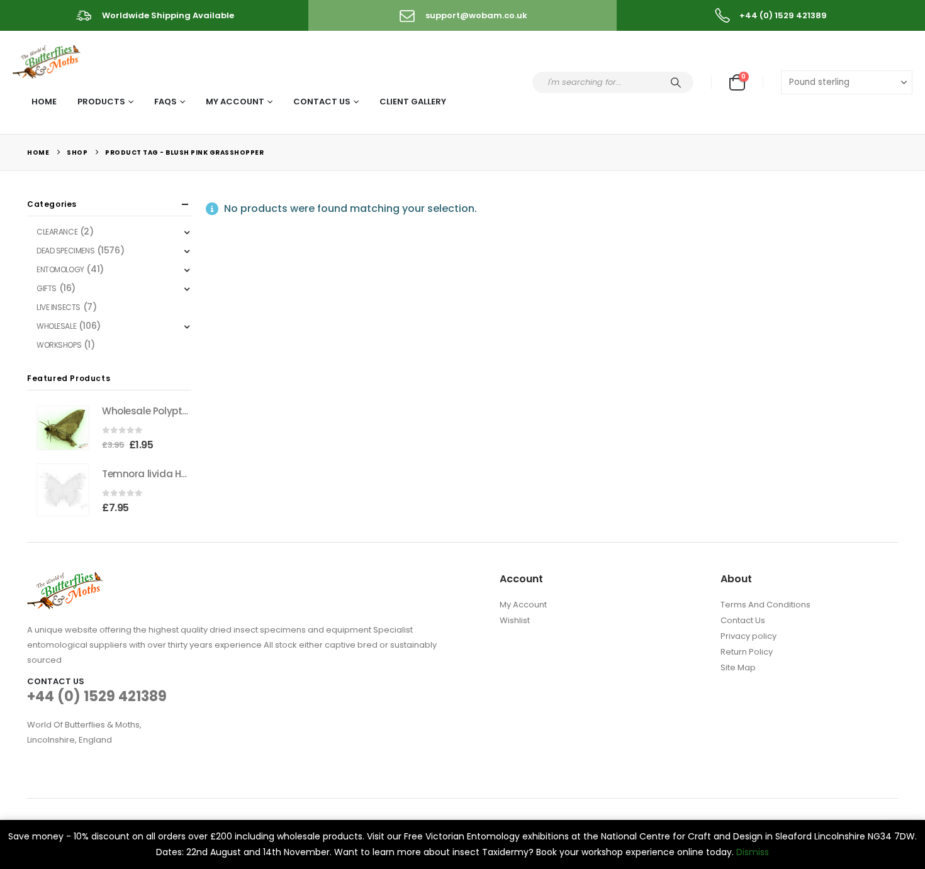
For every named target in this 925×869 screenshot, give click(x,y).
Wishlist (515, 620)
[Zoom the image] (65, 579)
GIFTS (46, 288)
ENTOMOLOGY (60, 269)
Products (101, 102)
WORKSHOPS (58, 345)
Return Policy (746, 652)
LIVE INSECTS (58, 307)
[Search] (675, 82)
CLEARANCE (56, 231)
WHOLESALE (56, 326)
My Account (235, 102)
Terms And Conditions (765, 605)
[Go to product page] (62, 428)
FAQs (165, 102)
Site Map (738, 667)
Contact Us (321, 102)
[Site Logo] (47, 59)
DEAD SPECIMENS (65, 250)
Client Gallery (412, 102)
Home (44, 102)
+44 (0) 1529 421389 (97, 696)
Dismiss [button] (752, 852)
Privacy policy (748, 636)
